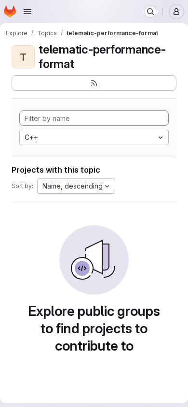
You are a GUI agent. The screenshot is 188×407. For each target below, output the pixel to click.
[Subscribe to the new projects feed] (94, 83)
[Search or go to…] (150, 11)
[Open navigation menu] (27, 11)
